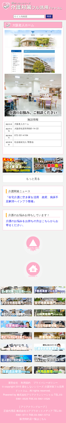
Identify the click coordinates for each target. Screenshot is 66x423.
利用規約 (25, 382)
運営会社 (13, 382)
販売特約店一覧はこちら (33, 418)
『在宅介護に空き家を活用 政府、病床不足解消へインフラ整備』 (32, 199)
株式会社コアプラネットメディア (34, 410)
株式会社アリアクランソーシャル (35, 394)
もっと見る (33, 179)
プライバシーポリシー (46, 382)
